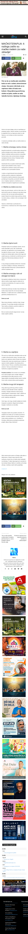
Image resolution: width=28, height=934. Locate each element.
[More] (23, 58)
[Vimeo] (19, 569)
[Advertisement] (14, 20)
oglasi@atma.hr (13, 910)
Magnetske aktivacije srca (9, 862)
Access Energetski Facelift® (10, 852)
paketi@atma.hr (11, 929)
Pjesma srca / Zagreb (8, 859)
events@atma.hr (9, 920)
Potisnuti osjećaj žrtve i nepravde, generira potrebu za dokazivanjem (20, 538)
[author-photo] (14, 555)
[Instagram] (9, 569)
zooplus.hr (4, 468)
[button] (2, 36)
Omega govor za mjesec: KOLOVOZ (12, 866)
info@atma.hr (8, 906)
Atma (4, 54)
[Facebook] (6, 569)
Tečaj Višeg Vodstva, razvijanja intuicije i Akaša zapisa (14, 870)
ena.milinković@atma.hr (10, 925)
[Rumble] (12, 569)
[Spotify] (15, 569)
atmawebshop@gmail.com (11, 914)
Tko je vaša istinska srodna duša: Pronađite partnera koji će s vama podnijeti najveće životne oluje (8, 539)
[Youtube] (22, 569)
